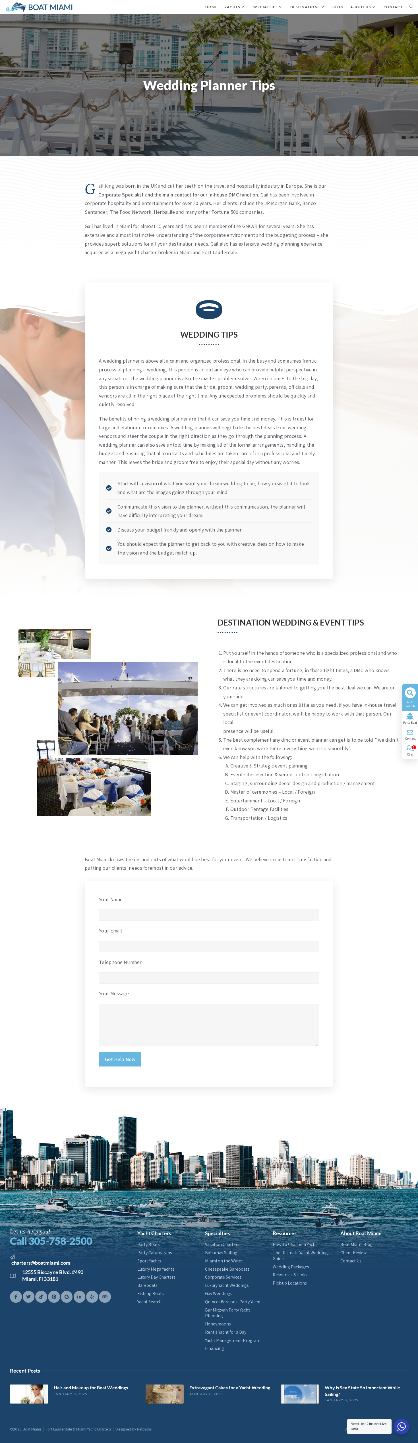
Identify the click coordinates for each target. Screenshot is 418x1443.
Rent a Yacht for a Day (225, 1332)
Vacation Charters (222, 1244)
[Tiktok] (41, 1297)
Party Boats (148, 1244)
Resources (285, 1233)
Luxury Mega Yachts (155, 1269)
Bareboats (147, 1285)
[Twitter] (29, 1297)
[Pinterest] (54, 1297)
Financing (214, 1348)
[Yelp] (92, 1297)
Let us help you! (30, 1231)
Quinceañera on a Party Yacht (233, 1302)
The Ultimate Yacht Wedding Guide (300, 1256)
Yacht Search (149, 1302)
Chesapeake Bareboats (227, 1269)
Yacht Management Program (232, 1340)
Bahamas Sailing (221, 1253)
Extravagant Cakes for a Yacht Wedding (229, 1387)
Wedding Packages (291, 1267)
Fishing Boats (150, 1293)
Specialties (217, 1233)
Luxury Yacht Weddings (227, 1285)
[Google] (67, 1297)
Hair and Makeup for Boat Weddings (91, 1387)
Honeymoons (218, 1324)
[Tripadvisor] (105, 1297)
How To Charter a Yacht (295, 1244)
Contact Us (350, 1261)
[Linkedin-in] (80, 1297)
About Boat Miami (361, 1233)
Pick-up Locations (290, 1283)
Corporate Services (223, 1277)
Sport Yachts (149, 1261)
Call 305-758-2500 (51, 1241)
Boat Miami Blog (356, 1244)
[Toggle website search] (411, 7)
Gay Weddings (218, 1293)
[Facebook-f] (16, 1297)
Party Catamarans (154, 1253)
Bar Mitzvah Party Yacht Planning (227, 1313)
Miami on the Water (224, 1261)
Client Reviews (354, 1253)
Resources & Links (290, 1275)
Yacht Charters (154, 1233)
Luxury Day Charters (156, 1277)
